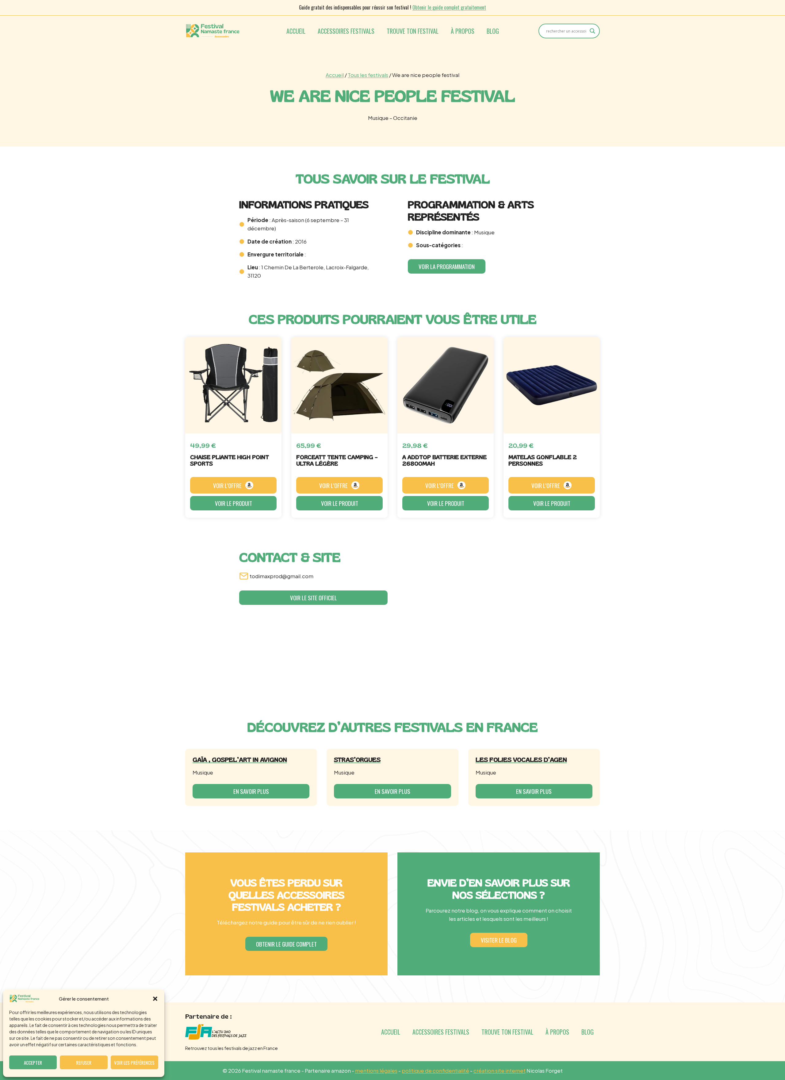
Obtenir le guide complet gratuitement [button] (449, 7)
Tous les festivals (368, 74)
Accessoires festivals (346, 31)
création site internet (499, 1070)
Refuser (83, 1062)
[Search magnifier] (592, 31)
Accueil (295, 31)
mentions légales (376, 1070)
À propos (462, 31)
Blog (493, 31)
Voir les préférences (134, 1062)
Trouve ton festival (412, 31)
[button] (155, 999)
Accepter (33, 1062)
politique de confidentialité (435, 1070)
